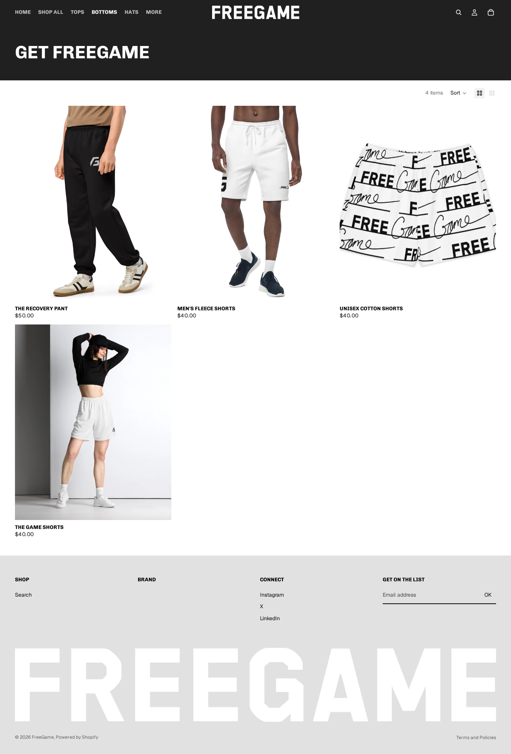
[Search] (458, 12)
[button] (458, 93)
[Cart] (491, 12)
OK (488, 594)
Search (23, 594)
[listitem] (153, 12)
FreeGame (43, 737)
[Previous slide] (26, 203)
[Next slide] (160, 203)
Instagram (272, 594)
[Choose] (159, 289)
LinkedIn (270, 618)
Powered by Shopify (77, 737)
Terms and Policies (476, 738)
